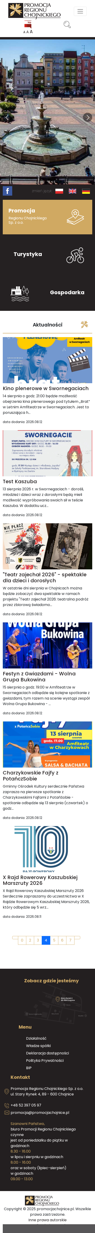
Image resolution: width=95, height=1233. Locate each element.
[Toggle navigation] (80, 11)
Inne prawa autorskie (47, 1220)
